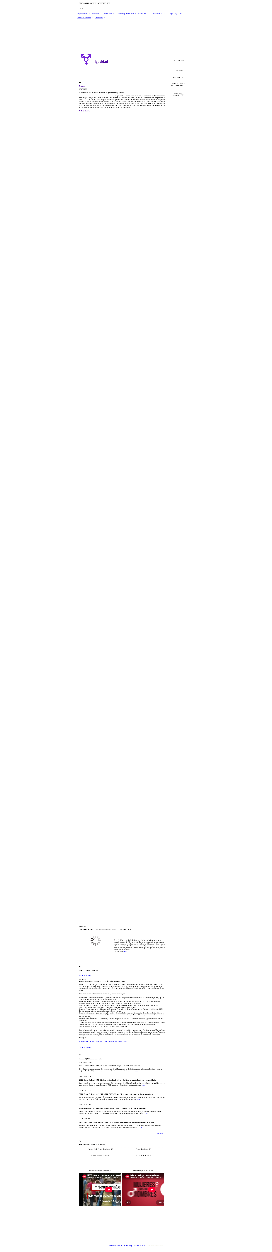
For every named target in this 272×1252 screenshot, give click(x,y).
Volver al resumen (85, 975)
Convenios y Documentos (125, 14)
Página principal (82, 14)
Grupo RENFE (143, 14)
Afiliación (95, 14)
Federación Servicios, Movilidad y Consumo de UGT (127, 1246)
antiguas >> (161, 1133)
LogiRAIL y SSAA (175, 14)
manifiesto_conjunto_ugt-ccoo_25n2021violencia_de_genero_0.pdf (104, 1041)
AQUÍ (125, 951)
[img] (136, 6)
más (136, 1071)
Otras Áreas (99, 18)
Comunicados (107, 14)
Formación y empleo (84, 18)
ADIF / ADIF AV (159, 14)
